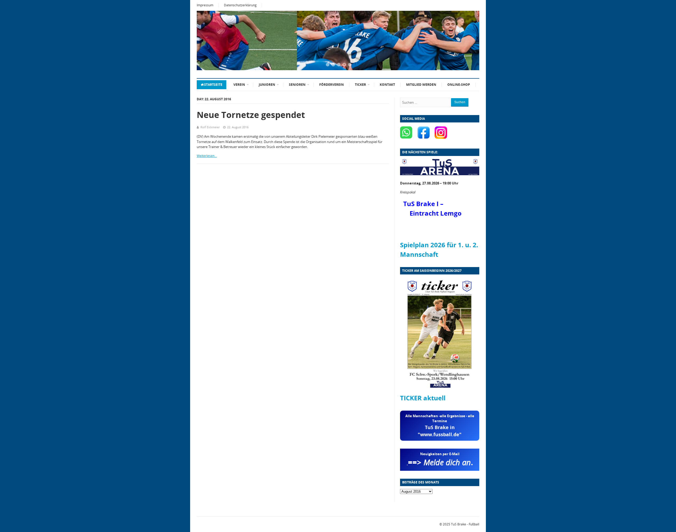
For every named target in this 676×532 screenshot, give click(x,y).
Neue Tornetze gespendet (251, 114)
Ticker (360, 84)
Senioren (297, 84)
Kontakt (387, 84)
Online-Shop (458, 84)
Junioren (267, 84)
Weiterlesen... (207, 156)
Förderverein (331, 84)
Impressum (205, 5)
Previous (207, 41)
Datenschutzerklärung (240, 5)
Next (468, 41)
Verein (239, 84)
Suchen (459, 102)
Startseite (213, 84)
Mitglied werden (421, 84)
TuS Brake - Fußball (465, 524)
